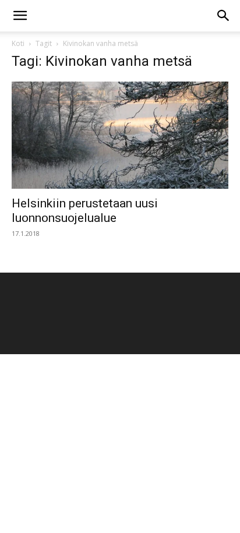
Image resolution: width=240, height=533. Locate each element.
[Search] (223, 15)
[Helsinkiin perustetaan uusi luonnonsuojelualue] (120, 135)
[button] (19, 15)
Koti (18, 43)
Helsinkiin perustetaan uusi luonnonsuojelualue (85, 210)
